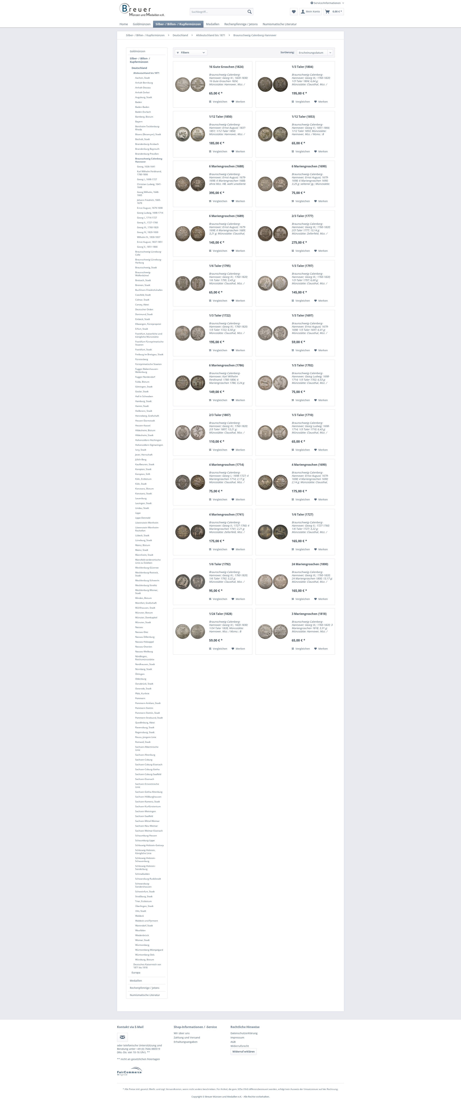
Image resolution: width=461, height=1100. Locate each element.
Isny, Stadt (140, 449)
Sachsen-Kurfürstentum (148, 806)
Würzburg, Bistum (144, 959)
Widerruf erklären (243, 1051)
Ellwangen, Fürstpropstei (148, 324)
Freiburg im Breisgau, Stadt (149, 354)
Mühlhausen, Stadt (145, 607)
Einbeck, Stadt (142, 319)
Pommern (140, 698)
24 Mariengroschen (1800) (310, 564)
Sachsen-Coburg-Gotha (147, 769)
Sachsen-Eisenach (144, 779)
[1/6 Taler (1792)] (190, 581)
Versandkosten (174, 1089)
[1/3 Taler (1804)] (273, 84)
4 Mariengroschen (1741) (226, 514)
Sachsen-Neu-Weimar (146, 825)
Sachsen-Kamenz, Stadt (147, 801)
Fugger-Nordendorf (145, 376)
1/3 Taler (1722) (219, 315)
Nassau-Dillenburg (145, 636)
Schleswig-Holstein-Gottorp (149, 845)
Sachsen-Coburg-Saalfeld (148, 774)
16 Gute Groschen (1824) (226, 67)
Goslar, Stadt (142, 391)
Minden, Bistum (143, 598)
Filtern (184, 52)
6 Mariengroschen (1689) (226, 216)
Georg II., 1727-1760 (147, 222)
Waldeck (139, 915)
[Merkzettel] (294, 11)
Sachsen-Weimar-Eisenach (149, 830)
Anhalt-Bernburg (144, 82)
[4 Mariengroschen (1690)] (273, 482)
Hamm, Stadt (142, 406)
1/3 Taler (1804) (302, 67)
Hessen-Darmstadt (145, 420)
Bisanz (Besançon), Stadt (148, 134)
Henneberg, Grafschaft (147, 415)
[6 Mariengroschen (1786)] (190, 382)
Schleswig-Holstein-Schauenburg (145, 860)
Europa (136, 972)
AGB (233, 1041)
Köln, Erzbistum (143, 478)
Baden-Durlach (143, 111)
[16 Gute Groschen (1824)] (190, 84)
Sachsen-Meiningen (145, 811)
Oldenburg (140, 678)
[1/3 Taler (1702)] (273, 382)
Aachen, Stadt (142, 77)
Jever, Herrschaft (144, 454)
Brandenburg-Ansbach (147, 144)
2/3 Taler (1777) (302, 216)
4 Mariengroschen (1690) (309, 465)
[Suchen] (249, 11)
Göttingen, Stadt (144, 386)
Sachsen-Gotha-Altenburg (148, 791)
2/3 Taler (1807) (219, 415)
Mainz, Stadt (141, 550)
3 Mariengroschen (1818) (309, 614)
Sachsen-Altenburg (145, 754)
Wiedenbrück (142, 935)
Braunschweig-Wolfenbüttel (143, 274)
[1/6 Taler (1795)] (190, 283)
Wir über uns (182, 1033)
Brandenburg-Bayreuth (147, 148)
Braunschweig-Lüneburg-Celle (148, 253)
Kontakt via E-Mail (130, 1027)
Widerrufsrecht (239, 1046)
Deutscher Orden (144, 309)
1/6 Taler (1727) (302, 514)
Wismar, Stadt (142, 940)
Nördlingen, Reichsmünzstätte (144, 658)
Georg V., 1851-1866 (147, 246)
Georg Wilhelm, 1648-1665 (148, 194)
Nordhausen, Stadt (145, 664)
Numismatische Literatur (145, 995)
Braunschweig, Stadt (146, 267)
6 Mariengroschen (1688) (226, 166)
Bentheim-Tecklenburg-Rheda (147, 128)
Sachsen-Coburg (143, 759)
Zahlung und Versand (187, 1037)
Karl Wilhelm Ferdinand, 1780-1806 (149, 173)
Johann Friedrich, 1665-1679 (149, 201)
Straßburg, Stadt (144, 896)
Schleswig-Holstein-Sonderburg (145, 867)
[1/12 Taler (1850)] (190, 134)
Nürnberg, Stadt (143, 669)
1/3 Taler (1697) (302, 315)
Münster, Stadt (143, 622)
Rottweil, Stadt (143, 742)
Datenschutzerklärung (244, 1033)
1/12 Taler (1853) (303, 117)
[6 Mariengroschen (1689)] (190, 233)
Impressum (237, 1037)
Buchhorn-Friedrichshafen (149, 290)
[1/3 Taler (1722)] (190, 333)
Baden (138, 102)
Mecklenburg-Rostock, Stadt (146, 574)
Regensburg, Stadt (145, 732)
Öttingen (140, 674)
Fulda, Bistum (142, 381)
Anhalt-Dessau (143, 87)
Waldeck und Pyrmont (146, 920)
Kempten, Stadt (143, 469)
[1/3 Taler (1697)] (273, 333)
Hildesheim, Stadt (144, 435)
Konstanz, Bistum (144, 488)
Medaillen (136, 980)
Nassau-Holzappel (144, 641)
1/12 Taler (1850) (220, 117)
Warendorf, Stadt (144, 925)
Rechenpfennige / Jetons (144, 988)
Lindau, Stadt (142, 508)
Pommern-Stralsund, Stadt (149, 717)
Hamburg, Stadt (143, 401)
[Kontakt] (122, 1037)
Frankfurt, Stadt (143, 349)
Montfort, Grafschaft (146, 602)
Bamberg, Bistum (144, 116)
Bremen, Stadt (142, 285)
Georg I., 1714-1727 (147, 217)
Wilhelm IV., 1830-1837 (148, 237)
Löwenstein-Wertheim (146, 522)
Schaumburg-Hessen (146, 835)
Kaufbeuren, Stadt (144, 464)
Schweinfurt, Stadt (145, 891)
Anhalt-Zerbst (142, 92)
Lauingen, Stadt (143, 503)
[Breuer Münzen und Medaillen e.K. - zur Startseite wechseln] (142, 9)
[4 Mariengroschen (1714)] (190, 482)
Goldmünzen (137, 51)
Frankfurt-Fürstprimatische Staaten (149, 343)
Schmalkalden (142, 873)
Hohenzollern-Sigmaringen (149, 444)
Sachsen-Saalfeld (144, 816)
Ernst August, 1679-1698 (150, 207)
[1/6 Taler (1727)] (273, 532)
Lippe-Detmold (142, 517)
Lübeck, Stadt (142, 535)
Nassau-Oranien (143, 646)
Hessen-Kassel (142, 425)
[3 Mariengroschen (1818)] (273, 631)
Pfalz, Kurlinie (142, 693)
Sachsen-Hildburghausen (148, 796)
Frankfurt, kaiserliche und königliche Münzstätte (148, 335)
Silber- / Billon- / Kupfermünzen (140, 60)
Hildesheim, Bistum (145, 430)
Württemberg (142, 945)
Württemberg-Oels (145, 954)
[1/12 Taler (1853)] (273, 134)
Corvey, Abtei (142, 304)
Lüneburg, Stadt (143, 540)
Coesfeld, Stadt (143, 294)
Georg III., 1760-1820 (147, 227)
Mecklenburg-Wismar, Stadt (146, 592)
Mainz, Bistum (142, 545)
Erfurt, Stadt (141, 328)
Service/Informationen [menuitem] (327, 3)
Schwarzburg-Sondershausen (143, 885)
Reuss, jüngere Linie (145, 737)
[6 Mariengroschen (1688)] (190, 183)
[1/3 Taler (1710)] (273, 432)
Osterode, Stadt (143, 688)
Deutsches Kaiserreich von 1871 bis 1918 (147, 966)
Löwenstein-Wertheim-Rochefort (147, 529)
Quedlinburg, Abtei (145, 722)
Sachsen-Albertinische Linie (146, 748)
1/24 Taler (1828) (220, 614)
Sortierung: (287, 52)
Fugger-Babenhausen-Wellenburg (146, 370)
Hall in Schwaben (144, 396)
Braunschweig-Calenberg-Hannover (149, 160)
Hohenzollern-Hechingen (148, 440)
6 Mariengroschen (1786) (226, 365)
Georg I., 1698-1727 (147, 179)
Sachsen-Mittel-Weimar (147, 821)
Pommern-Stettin (144, 708)
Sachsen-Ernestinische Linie (147, 785)
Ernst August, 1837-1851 (150, 241)
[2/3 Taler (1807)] (190, 432)
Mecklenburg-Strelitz (146, 585)
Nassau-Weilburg (144, 651)
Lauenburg (141, 498)
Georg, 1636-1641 (146, 166)
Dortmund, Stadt (144, 314)
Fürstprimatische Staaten (148, 364)
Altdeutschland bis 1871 (146, 72)
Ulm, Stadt (140, 910)
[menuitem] (221, 11)
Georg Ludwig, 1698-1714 (150, 212)
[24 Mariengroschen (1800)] (273, 581)
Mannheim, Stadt (144, 554)
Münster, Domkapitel (146, 617)
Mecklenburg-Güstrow (147, 567)
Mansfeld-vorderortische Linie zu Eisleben (148, 561)
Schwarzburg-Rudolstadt (148, 878)
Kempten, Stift (142, 474)
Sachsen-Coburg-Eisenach (148, 764)
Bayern (139, 121)
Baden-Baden (142, 107)
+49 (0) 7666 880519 (148, 1049)
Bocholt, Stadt (142, 139)
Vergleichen (219, 101)
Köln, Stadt (141, 483)
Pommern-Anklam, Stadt (148, 703)
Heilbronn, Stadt (143, 410)
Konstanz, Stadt (143, 493)
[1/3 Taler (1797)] (273, 283)
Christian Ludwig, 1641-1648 (149, 186)
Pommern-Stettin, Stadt (147, 712)
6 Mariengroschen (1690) (309, 166)
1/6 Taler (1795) (219, 266)
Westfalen (140, 930)
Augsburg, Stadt (143, 97)
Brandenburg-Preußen (147, 153)
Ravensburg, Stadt (144, 727)
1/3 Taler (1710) (302, 415)
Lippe (138, 512)
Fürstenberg (141, 359)
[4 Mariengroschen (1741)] (190, 532)
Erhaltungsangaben (186, 1041)
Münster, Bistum (144, 612)
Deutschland (139, 68)
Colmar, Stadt (142, 299)
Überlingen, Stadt (144, 906)
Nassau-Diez (141, 632)
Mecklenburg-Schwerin (147, 580)
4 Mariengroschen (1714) (226, 465)
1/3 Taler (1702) (302, 365)
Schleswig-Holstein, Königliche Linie (145, 852)
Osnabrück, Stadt (144, 683)
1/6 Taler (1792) (219, 564)
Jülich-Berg (140, 459)
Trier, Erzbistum (143, 901)
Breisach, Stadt (143, 280)
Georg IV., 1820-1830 (147, 232)
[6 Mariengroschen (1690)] (273, 183)
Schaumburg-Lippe (145, 840)
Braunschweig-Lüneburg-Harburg (148, 261)
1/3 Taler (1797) (302, 266)
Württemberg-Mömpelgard (149, 949)
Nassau (139, 627)
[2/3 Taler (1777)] (273, 233)
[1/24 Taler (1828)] (190, 631)
